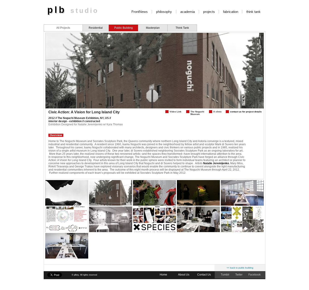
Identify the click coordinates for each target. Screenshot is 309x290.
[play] (254, 104)
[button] (66, 193)
